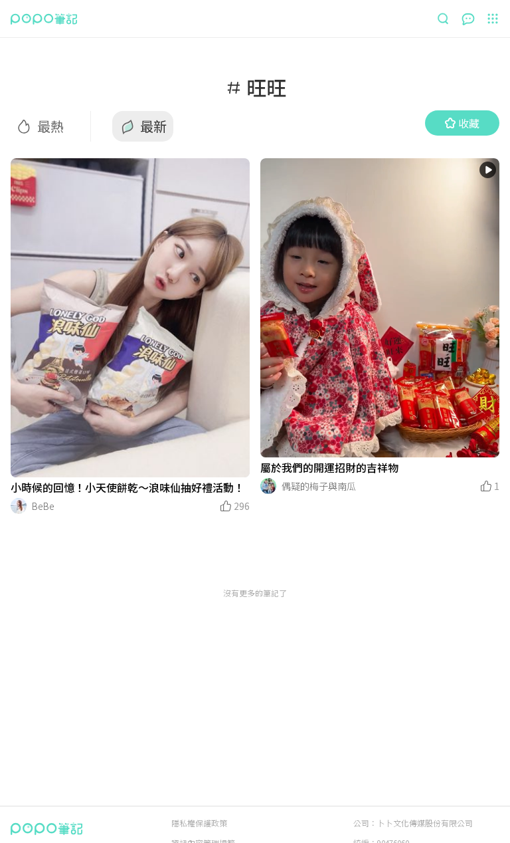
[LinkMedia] (130, 317)
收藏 (468, 123)
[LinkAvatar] (19, 506)
